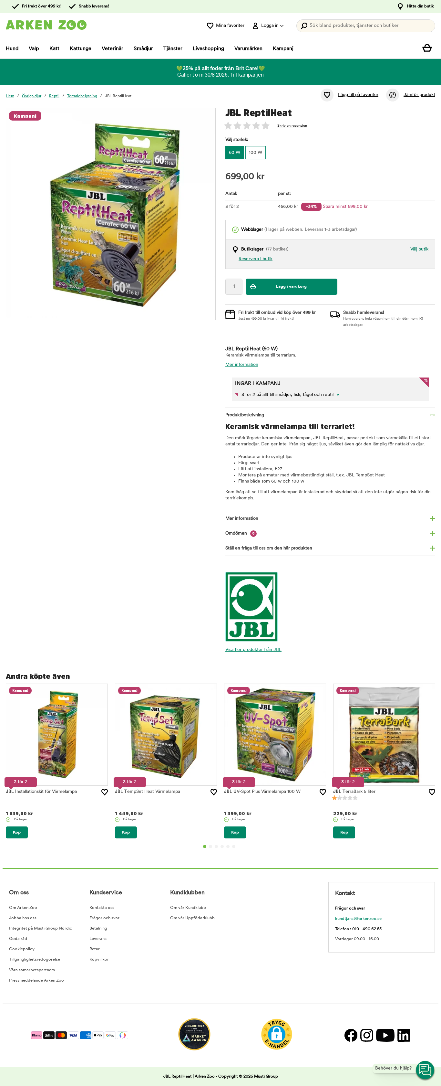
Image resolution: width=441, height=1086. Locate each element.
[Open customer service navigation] (425, 1070)
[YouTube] (385, 1035)
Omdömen (240, 533)
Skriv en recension (292, 126)
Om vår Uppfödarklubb (192, 918)
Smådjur (143, 48)
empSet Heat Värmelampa (147, 791)
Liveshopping (208, 48)
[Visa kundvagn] (428, 49)
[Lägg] (104, 792)
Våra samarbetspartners (32, 970)
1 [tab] (204, 846)
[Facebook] (351, 1035)
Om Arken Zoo (23, 908)
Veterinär (112, 48)
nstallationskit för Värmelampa (41, 791)
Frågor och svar (104, 918)
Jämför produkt (419, 94)
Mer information (241, 364)
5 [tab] (228, 846)
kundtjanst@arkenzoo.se (358, 919)
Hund (12, 48)
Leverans (98, 939)
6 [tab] (233, 846)
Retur (94, 949)
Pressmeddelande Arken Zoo (36, 980)
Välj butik (419, 249)
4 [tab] (222, 846)
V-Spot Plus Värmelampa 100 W (262, 791)
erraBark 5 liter (354, 791)
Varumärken (248, 48)
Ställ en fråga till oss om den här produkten (268, 548)
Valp (34, 48)
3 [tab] (216, 846)
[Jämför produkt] (392, 95)
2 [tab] (210, 846)
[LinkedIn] (403, 1035)
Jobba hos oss (22, 918)
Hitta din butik (420, 6)
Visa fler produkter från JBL (253, 649)
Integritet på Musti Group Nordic (40, 928)
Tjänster (172, 48)
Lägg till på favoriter (358, 94)
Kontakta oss (101, 908)
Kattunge (80, 48)
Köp (17, 832)
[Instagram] (366, 1035)
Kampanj (283, 48)
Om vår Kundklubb (188, 908)
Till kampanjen (247, 75)
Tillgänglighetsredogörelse (34, 959)
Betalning (98, 928)
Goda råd (18, 939)
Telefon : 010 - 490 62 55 (358, 929)
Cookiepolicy (22, 949)
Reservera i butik (255, 259)
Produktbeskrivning (244, 415)
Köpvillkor (99, 959)
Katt (54, 48)
